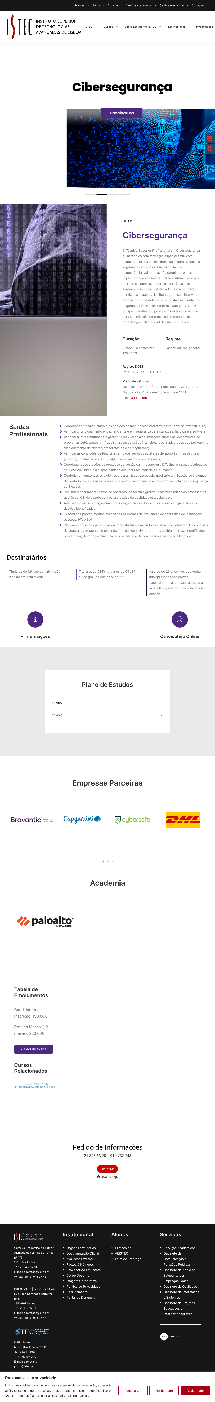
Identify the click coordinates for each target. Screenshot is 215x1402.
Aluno (96, 5)
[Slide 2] (108, 861)
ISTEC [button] (89, 26)
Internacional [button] (176, 26)
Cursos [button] (108, 26)
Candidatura (107, 113)
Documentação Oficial (83, 1253)
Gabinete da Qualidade (180, 1287)
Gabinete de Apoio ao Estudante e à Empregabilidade (179, 1275)
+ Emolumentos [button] (34, 1049)
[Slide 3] (112, 861)
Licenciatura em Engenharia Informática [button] (35, 1085)
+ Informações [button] (35, 636)
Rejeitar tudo (164, 1390)
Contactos (198, 5)
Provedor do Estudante (84, 1270)
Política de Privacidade (83, 1287)
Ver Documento (141, 398)
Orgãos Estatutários (81, 1248)
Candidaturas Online (172, 5)
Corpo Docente (78, 1275)
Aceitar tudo (195, 1390)
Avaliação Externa (80, 1259)
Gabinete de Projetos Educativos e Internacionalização (179, 1308)
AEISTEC (121, 1253)
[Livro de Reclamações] (170, 1337)
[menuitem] (82, 5)
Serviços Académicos (138, 5)
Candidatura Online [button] (179, 636)
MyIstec (80, 5)
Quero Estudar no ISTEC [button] (140, 26)
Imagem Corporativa (82, 1281)
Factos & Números (80, 1264)
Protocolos (123, 1248)
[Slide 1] (103, 861)
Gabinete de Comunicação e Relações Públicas (177, 1258)
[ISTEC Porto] (32, 1332)
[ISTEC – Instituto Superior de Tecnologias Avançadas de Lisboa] (44, 26)
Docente (113, 5)
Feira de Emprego (128, 1259)
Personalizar (133, 1390)
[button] (35, 619)
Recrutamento (77, 1292)
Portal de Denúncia (81, 1297)
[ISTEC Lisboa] (28, 1237)
